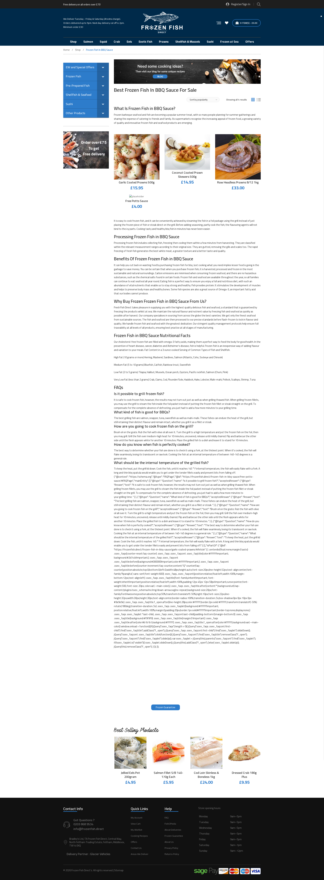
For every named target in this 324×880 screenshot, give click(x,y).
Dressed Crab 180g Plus (244, 775)
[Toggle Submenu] (103, 67)
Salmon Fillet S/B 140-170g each (168, 775)
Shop (78, 50)
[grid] (253, 99)
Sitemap (119, 870)
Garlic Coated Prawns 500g (137, 182)
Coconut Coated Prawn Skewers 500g (187, 174)
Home (66, 50)
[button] (229, 837)
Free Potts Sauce (136, 201)
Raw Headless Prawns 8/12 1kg (238, 182)
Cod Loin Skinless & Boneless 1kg (206, 775)
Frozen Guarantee (165, 707)
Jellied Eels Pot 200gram (130, 775)
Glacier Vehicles (100, 854)
